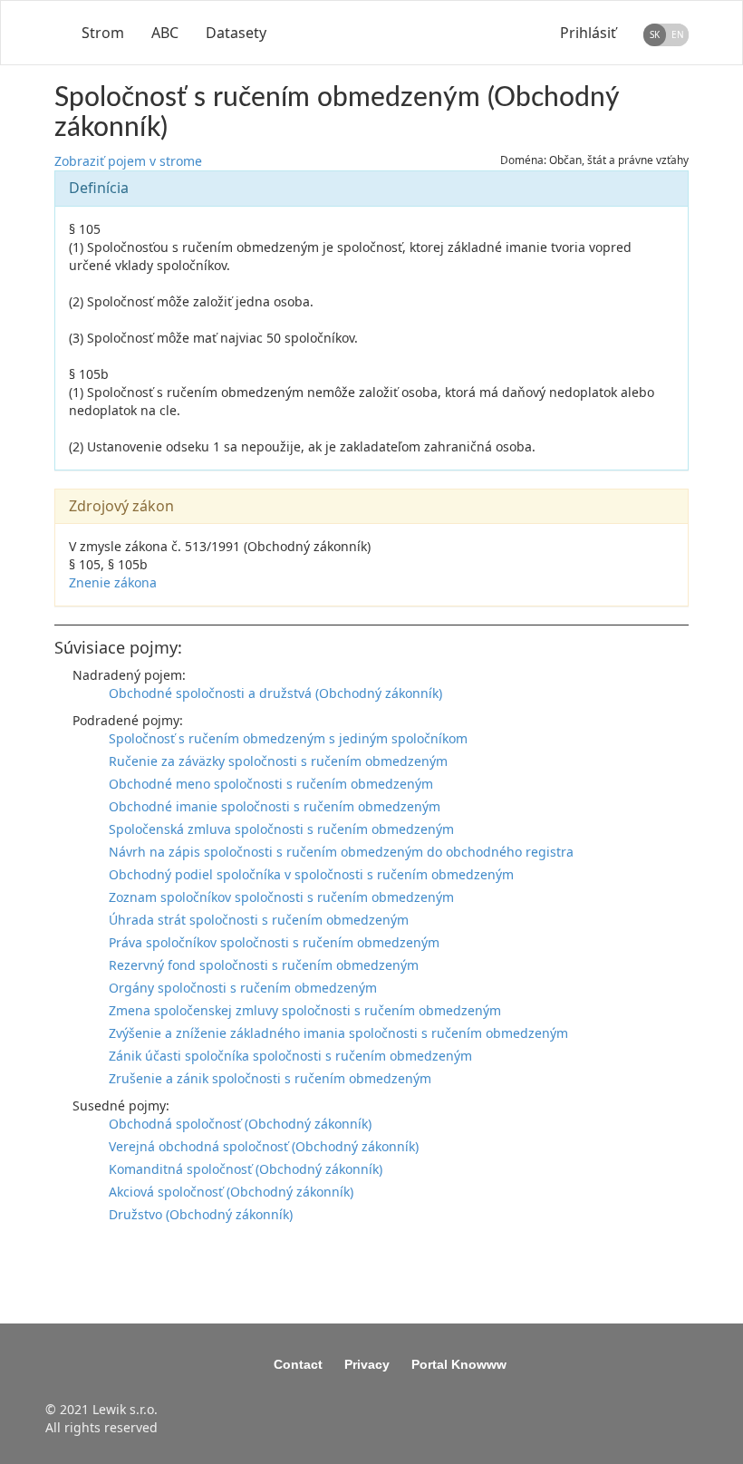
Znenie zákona (113, 582)
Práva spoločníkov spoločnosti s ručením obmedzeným (274, 942)
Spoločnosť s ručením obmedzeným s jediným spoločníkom (288, 738)
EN (677, 34)
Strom (103, 33)
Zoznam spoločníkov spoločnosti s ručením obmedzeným (281, 897)
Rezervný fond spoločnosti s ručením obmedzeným (264, 965)
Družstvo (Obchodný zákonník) (201, 1214)
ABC (165, 33)
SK (655, 34)
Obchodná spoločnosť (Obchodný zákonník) (240, 1123)
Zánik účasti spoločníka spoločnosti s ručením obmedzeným (290, 1055)
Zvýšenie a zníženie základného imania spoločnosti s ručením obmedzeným (338, 1033)
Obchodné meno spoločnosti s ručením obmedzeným (271, 783)
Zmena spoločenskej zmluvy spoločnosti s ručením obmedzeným (305, 1010)
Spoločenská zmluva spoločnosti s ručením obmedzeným (281, 829)
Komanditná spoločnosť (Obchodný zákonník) (245, 1169)
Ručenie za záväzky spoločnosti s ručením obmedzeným (278, 761)
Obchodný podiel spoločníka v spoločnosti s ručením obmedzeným (311, 874)
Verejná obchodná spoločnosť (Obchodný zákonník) (264, 1146)
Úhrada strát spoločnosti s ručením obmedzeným (259, 919)
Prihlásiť (588, 33)
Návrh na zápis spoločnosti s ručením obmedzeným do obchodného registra (341, 851)
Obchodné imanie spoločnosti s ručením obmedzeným (274, 806)
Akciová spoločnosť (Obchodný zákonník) (231, 1191)
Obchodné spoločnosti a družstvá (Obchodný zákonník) (275, 693)
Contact (298, 1364)
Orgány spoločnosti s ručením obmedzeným (243, 987)
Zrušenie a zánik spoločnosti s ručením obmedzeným (270, 1078)
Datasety (236, 33)
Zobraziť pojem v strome (128, 161)
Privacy (367, 1364)
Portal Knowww (459, 1364)
